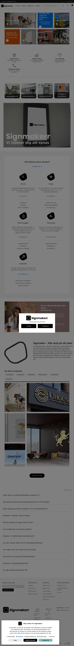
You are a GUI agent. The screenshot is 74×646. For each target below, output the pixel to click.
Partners (52, 636)
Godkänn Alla (45, 640)
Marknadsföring (31, 636)
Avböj (15, 640)
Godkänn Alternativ (30, 640)
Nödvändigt (11, 636)
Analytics (20, 636)
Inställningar (43, 636)
